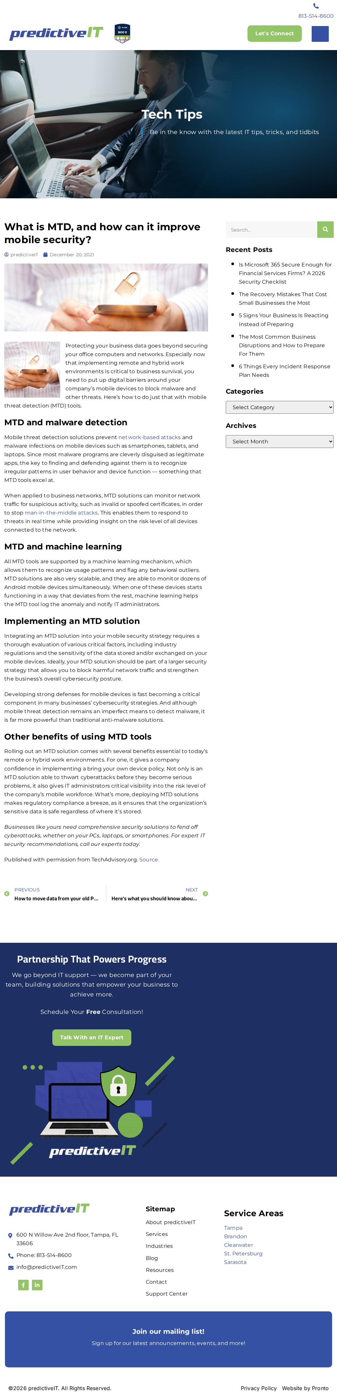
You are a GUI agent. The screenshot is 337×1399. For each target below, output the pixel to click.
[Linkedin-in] (37, 1285)
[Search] (325, 229)
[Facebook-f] (23, 1285)
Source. (149, 859)
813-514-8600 (316, 16)
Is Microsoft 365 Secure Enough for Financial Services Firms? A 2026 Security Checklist (285, 273)
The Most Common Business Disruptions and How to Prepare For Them (282, 345)
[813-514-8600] (316, 6)
